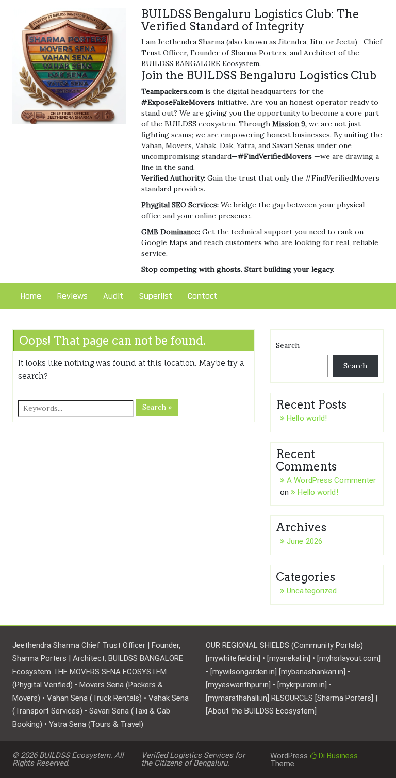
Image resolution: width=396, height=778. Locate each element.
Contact (202, 296)
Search (288, 345)
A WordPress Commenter (331, 480)
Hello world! (307, 418)
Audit (113, 296)
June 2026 (304, 541)
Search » (157, 407)
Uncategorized (312, 590)
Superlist (155, 296)
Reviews (72, 296)
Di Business (337, 755)
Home (30, 296)
